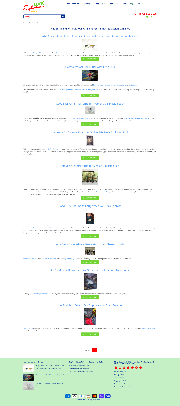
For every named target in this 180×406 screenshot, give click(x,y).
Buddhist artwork (148, 328)
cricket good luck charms (39, 52)
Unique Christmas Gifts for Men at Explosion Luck (90, 165)
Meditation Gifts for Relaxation (79, 369)
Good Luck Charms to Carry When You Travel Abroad (90, 206)
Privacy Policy (119, 375)
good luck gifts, (71, 258)
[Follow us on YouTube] (136, 368)
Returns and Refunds (121, 384)
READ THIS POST (90, 59)
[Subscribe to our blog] (140, 368)
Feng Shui (99, 4)
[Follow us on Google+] (128, 368)
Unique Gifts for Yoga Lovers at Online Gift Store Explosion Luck (90, 132)
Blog (131, 4)
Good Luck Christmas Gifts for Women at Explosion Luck (90, 103)
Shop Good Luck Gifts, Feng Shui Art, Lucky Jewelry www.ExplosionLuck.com (134, 363)
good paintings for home (39, 293)
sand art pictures (59, 52)
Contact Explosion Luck (122, 387)
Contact (139, 4)
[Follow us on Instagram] (132, 368)
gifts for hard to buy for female (80, 118)
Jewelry (87, 4)
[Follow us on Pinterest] (124, 368)
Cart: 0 (152, 16)
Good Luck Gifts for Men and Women (81, 372)
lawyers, (96, 85)
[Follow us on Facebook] (116, 368)
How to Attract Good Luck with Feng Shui (90, 66)
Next (94, 350)
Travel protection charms (32, 227)
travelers (117, 85)
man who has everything (100, 191)
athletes (133, 85)
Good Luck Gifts (73, 4)
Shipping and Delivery (121, 381)
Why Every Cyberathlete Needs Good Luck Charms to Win (90, 244)
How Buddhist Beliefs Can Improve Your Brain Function (90, 305)
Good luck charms (30, 258)
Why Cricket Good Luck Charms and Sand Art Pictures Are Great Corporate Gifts (90, 36)
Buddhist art (28, 328)
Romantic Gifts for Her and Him (79, 365)
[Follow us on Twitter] (120, 368)
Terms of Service (119, 378)
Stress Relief (113, 4)
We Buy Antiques (120, 372)
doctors (124, 85)
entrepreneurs (105, 85)
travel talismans (52, 227)
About (124, 4)
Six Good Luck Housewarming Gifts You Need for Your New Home (90, 270)
